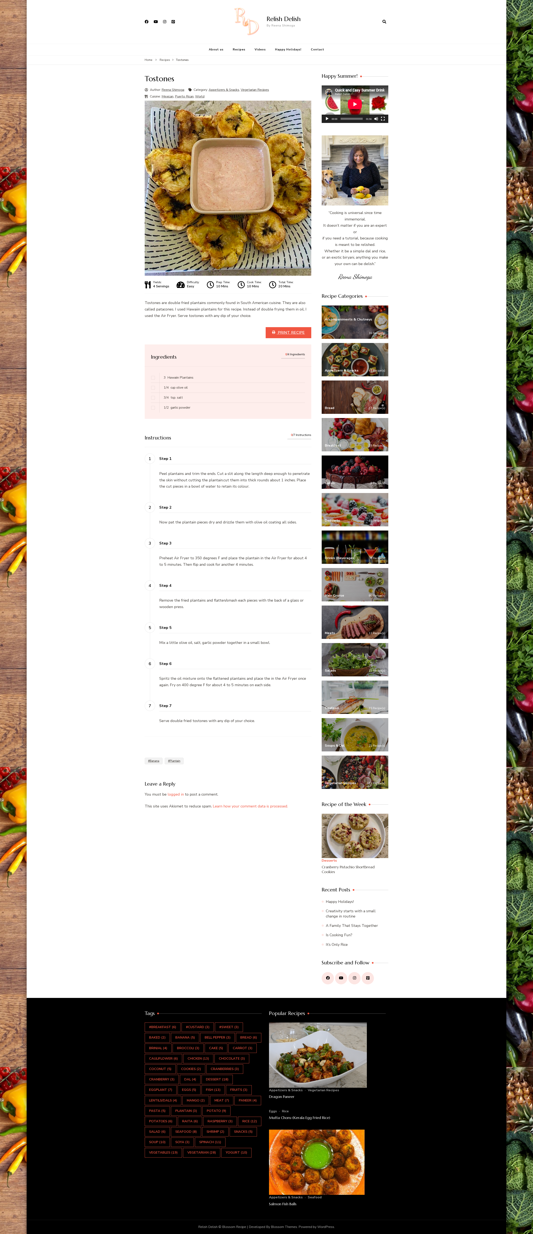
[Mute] (376, 119)
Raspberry (220, 1121)
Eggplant (160, 1090)
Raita (190, 1121)
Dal (190, 1079)
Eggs (189, 1090)
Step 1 (165, 458)
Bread (248, 1037)
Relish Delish (284, 19)
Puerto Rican (184, 96)
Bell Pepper (217, 1037)
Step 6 (165, 663)
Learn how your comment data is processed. (250, 806)
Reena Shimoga (173, 90)
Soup (157, 1142)
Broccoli (188, 1048)
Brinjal (158, 1048)
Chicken (198, 1058)
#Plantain (174, 761)
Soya (182, 1142)
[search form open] (384, 22)
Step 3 (165, 543)
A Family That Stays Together (352, 925)
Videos (260, 49)
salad (157, 1131)
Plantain (186, 1111)
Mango (196, 1100)
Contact (317, 49)
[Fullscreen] (383, 119)
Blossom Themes (284, 1227)
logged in (176, 794)
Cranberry (161, 1079)
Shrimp (215, 1131)
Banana (185, 1037)
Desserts (329, 860)
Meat (221, 1100)
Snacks (243, 1131)
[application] (355, 104)
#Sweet (229, 1027)
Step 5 (165, 627)
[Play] (327, 119)
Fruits (238, 1090)
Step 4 (165, 585)
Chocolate (232, 1058)
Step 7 (165, 705)
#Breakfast (162, 1027)
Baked (157, 1037)
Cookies (191, 1069)
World (199, 96)
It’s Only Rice (337, 944)
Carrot (242, 1048)
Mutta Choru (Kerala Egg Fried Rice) (299, 1117)
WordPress (325, 1227)
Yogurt (236, 1152)
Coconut (160, 1069)
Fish (213, 1090)
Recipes (239, 49)
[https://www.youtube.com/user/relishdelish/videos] (341, 978)
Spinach (210, 1142)
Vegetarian (201, 1152)
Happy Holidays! (288, 49)
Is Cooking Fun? (339, 934)
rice (249, 1121)
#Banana (153, 761)
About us (216, 49)
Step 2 (165, 507)
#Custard (197, 1027)
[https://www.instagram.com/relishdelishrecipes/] (354, 978)
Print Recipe (291, 332)
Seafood (186, 1131)
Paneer (248, 1100)
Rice (285, 1111)
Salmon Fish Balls (282, 1203)
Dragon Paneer (281, 1096)
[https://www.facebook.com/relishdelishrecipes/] (328, 978)
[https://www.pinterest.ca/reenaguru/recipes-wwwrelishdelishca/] (368, 978)
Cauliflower (163, 1058)
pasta (157, 1111)
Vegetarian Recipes (255, 90)
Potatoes (160, 1121)
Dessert (217, 1079)
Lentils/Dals (163, 1100)
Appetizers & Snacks (224, 90)
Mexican (167, 96)
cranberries (225, 1069)
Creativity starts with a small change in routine (351, 914)
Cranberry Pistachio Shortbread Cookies (348, 869)
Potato (216, 1111)
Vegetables (163, 1152)
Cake (216, 1048)
